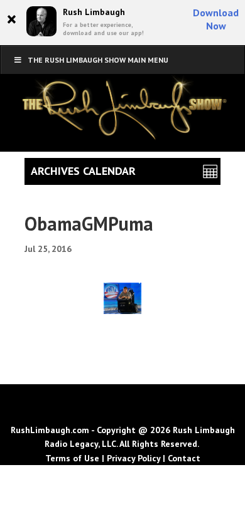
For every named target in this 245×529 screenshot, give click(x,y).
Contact (184, 458)
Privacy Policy (133, 458)
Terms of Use (72, 458)
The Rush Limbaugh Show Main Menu (98, 60)
